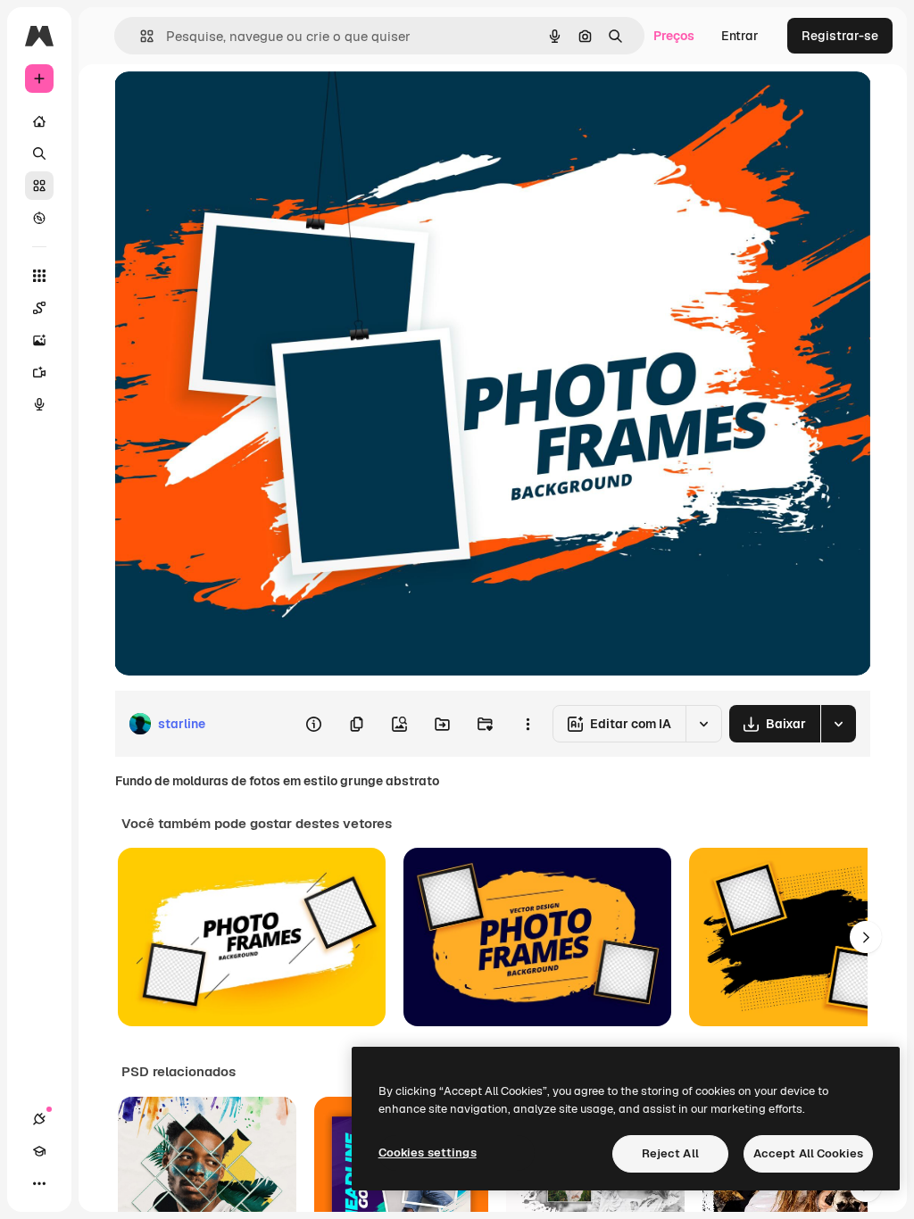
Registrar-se (840, 36)
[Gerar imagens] (39, 340)
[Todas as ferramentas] (39, 275)
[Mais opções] (527, 724)
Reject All (670, 1153)
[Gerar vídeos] (39, 372)
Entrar (740, 36)
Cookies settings (427, 1152)
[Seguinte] (866, 937)
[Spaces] (39, 308)
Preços (673, 36)
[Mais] (39, 1183)
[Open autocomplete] (139, 36)
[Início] (39, 121)
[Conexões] (39, 1119)
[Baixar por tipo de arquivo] (838, 723)
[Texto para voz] (39, 404)
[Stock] (39, 185)
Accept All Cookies (808, 1153)
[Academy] (39, 1151)
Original (228, 104)
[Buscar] (39, 153)
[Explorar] (39, 217)
